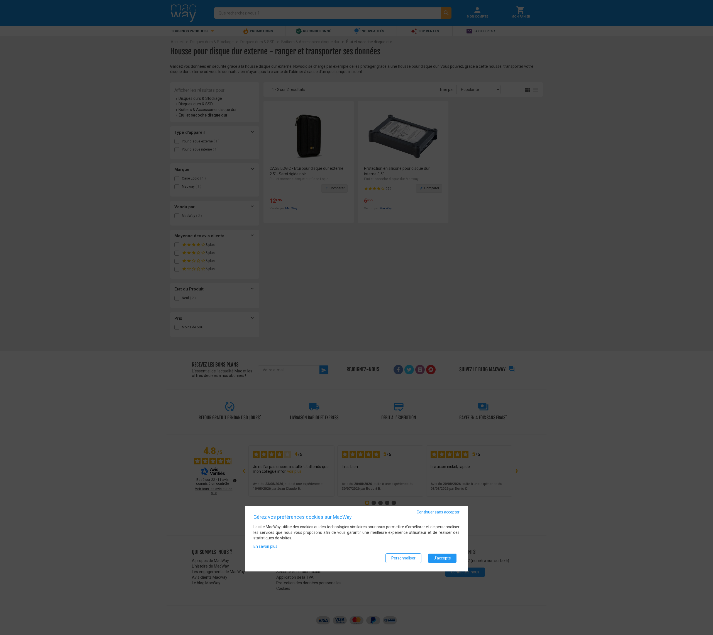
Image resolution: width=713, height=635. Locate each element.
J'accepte (442, 558)
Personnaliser (403, 558)
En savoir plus (265, 546)
